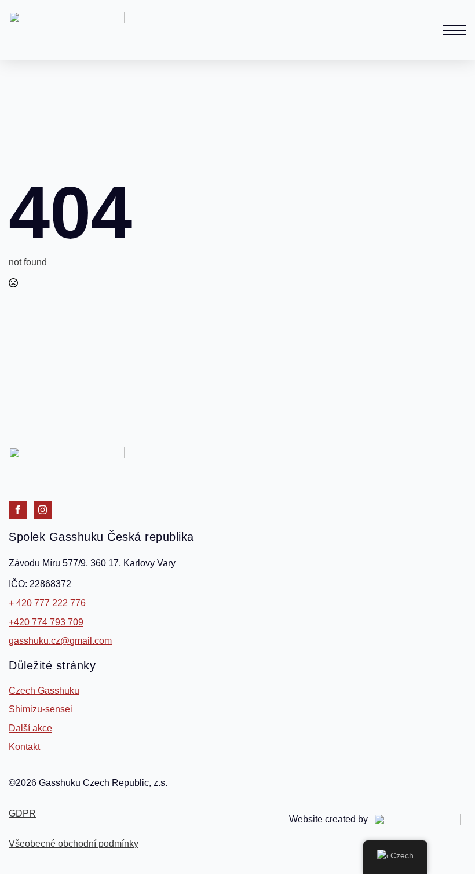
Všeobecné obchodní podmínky (73, 843)
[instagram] (43, 510)
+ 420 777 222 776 (47, 603)
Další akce (30, 728)
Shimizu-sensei (40, 709)
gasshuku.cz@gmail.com (60, 641)
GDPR (22, 813)
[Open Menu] (454, 30)
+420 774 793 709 (46, 622)
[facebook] (18, 510)
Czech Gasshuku (44, 690)
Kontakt (24, 747)
